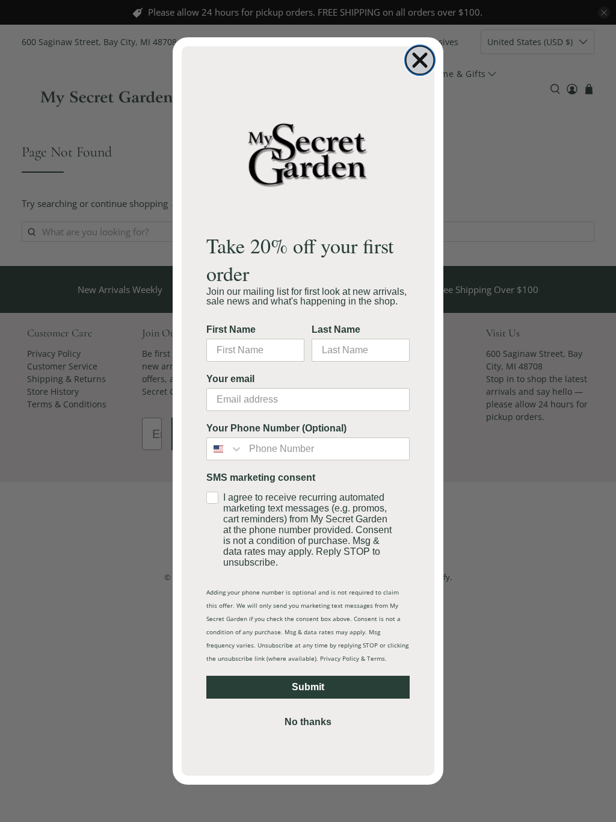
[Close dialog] (420, 60)
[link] (308, 154)
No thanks (308, 722)
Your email (230, 379)
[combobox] (225, 449)
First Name (231, 329)
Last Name (336, 329)
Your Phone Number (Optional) (276, 428)
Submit (308, 687)
